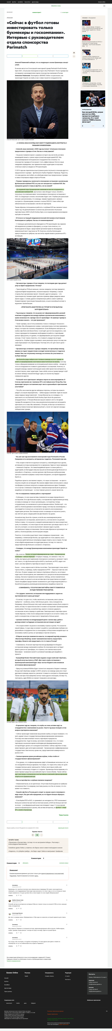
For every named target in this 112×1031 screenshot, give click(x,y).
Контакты (68, 979)
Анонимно (15, 885)
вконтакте (9, 1003)
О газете (67, 976)
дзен (25, 1003)
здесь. (36, 876)
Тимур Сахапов (63, 815)
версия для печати (63, 828)
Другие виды (35, 2)
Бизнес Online (12, 973)
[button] (82, 125)
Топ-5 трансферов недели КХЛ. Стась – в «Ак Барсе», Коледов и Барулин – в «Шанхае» (92, 71)
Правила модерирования (13, 961)
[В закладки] (74, 56)
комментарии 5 (36, 12)
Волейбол (20, 2)
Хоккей (9, 2)
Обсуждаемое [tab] (92, 17)
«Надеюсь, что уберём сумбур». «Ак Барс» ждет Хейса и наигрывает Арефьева (35, 851)
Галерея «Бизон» (49, 976)
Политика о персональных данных (55, 1011)
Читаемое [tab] (85, 17)
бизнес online (101, 2)
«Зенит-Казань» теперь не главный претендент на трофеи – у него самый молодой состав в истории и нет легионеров (92, 116)
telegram (33, 1003)
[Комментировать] (74, 52)
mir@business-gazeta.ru (95, 991)
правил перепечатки (63, 1024)
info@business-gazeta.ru (95, 984)
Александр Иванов (17, 913)
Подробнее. (13, 876)
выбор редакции (87, 109)
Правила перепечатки (52, 1014)
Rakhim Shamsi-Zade (17, 900)
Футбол (14, 2)
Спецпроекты (49, 973)
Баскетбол (27, 2)
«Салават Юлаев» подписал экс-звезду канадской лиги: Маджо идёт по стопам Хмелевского (91, 58)
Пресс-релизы (8, 991)
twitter (18, 1003)
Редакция (68, 973)
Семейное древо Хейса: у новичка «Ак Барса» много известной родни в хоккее (35, 848)
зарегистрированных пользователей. (52, 873)
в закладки (65, 12)
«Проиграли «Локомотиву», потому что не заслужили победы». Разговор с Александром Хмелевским (92, 84)
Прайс (26, 976)
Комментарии (37, 858)
